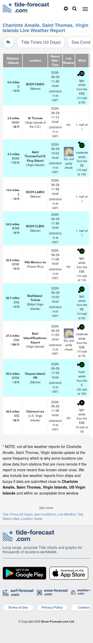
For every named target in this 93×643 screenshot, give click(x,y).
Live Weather (66, 514)
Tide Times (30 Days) (41, 42)
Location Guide (31, 518)
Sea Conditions (45, 514)
